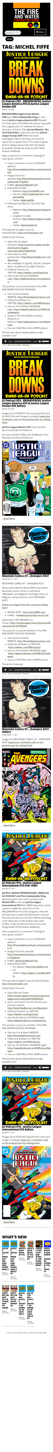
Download (26, 345)
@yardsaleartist (29, 225)
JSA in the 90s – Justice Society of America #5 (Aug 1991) (22, 1303)
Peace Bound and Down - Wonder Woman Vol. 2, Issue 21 (47, 1260)
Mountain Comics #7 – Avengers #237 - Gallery (26, 730)
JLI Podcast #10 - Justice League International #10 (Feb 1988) (21, 884)
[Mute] (39, 341)
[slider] (46, 341)
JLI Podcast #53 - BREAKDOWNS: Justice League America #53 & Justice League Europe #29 (26, 103)
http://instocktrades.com (30, 232)
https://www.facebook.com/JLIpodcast (26, 1020)
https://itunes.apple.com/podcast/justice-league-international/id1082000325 (28, 997)
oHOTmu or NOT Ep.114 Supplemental (13, 1299)
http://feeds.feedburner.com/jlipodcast (27, 1008)
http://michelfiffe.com (33, 191)
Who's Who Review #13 (22, 1251)
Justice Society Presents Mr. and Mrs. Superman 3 (5, 1259)
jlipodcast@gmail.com (26, 184)
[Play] (5, 341)
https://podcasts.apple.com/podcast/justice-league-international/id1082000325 (28, 247)
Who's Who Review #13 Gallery (30, 1253)
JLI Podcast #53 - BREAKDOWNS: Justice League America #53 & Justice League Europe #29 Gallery (26, 403)
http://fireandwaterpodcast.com (33, 297)
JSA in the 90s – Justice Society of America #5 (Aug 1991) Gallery (30, 1305)
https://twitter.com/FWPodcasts (33, 303)
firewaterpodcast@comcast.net (32, 615)
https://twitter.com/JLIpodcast (32, 272)
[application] (26, 341)
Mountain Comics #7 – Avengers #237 (25, 575)
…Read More (8, 518)
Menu (41, 32)
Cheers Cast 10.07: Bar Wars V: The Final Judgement (39, 1256)
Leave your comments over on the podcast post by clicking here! (26, 419)
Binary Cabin (42, 1333)
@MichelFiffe (27, 200)
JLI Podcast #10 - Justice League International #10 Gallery (21, 1128)
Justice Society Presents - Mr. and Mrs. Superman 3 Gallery (13, 1261)
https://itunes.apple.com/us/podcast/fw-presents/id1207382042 (26, 624)
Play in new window (14, 345)
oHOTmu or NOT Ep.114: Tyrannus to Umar (5, 1300)
